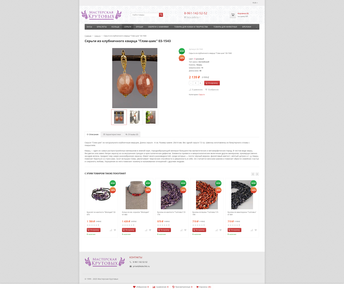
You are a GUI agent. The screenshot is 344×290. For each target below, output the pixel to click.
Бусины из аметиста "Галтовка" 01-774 (171, 213)
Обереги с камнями (158, 26)
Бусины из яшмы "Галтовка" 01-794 (205, 213)
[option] (119, 117)
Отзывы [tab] (133, 134)
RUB (254, 2)
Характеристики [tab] (113, 134)
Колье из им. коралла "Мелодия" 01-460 (135, 213)
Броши (139, 26)
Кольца (115, 26)
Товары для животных (225, 26)
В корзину (213, 83)
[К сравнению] (110, 230)
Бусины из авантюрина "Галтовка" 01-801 (242, 213)
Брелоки (246, 26)
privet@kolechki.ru (141, 266)
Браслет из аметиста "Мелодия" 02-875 (101, 213)
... (256, 26)
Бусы (89, 26)
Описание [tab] (93, 134)
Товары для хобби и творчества (191, 26)
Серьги (127, 26)
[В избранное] (115, 230)
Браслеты (102, 26)
